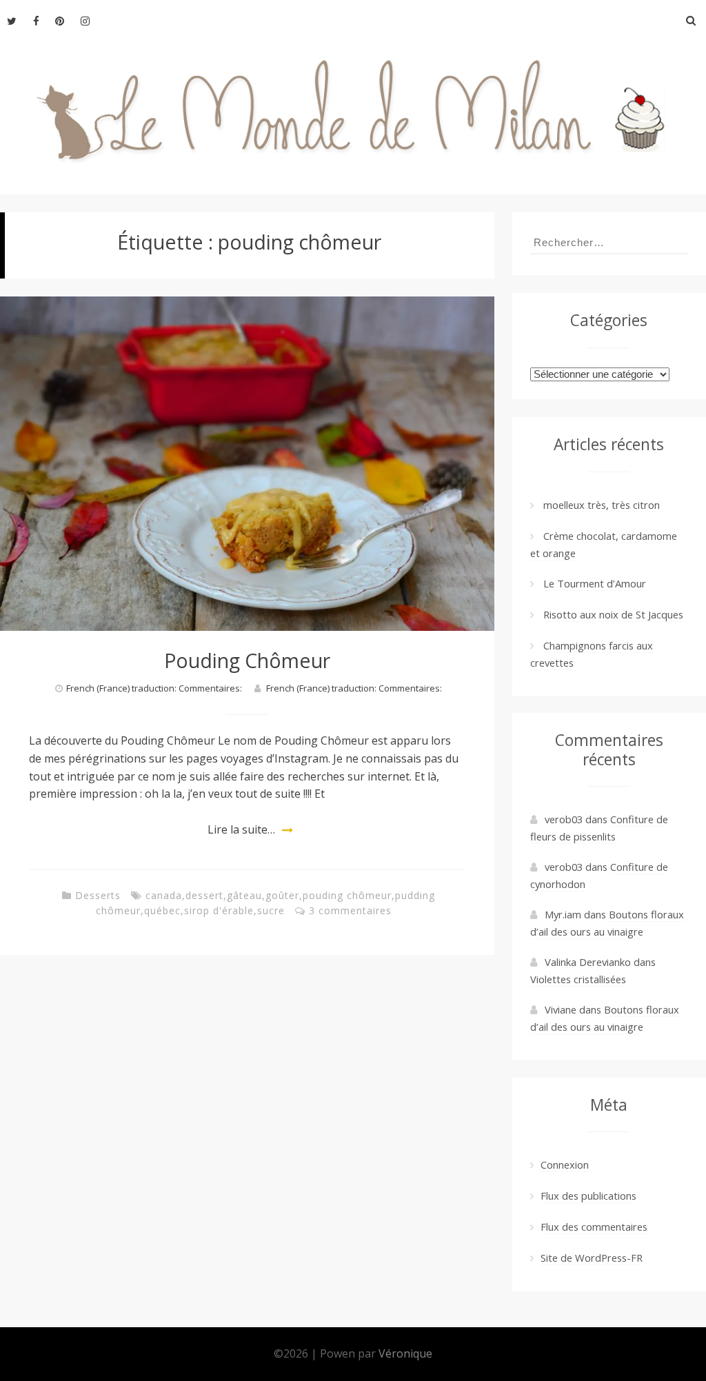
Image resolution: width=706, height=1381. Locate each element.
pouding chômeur (347, 895)
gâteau (244, 895)
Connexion (565, 1164)
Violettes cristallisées (578, 979)
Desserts (98, 895)
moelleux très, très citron (601, 505)
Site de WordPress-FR (592, 1257)
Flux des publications (588, 1195)
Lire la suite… (241, 829)
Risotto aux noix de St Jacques (613, 614)
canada (163, 895)
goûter (282, 895)
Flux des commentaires (594, 1226)
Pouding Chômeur (247, 660)
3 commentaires (350, 910)
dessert (204, 895)
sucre (271, 910)
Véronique (405, 1353)
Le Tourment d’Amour (594, 583)
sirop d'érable (219, 910)
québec (162, 910)
